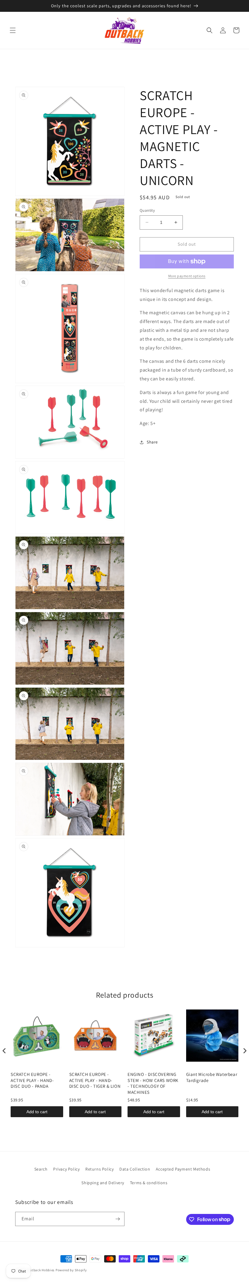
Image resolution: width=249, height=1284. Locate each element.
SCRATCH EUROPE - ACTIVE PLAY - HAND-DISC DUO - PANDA (32, 1080)
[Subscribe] (117, 1219)
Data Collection (134, 1169)
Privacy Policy (66, 1169)
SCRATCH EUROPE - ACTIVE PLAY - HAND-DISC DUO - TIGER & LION (95, 1080)
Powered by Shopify (71, 1270)
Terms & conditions (149, 1182)
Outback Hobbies (41, 1270)
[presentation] (4, 1050)
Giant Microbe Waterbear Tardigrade (211, 1077)
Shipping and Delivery (102, 1182)
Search (41, 1169)
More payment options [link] (187, 276)
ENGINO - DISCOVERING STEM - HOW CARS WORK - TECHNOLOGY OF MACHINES (153, 1083)
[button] (12, 30)
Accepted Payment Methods (183, 1169)
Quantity (147, 210)
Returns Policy (99, 1169)
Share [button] (152, 442)
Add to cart (36, 1111)
